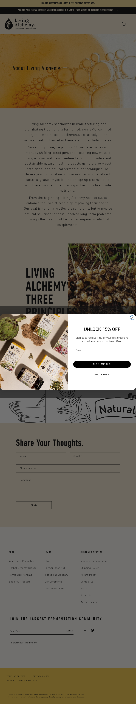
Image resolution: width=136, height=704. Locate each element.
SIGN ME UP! (101, 364)
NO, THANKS (102, 374)
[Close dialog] (132, 318)
